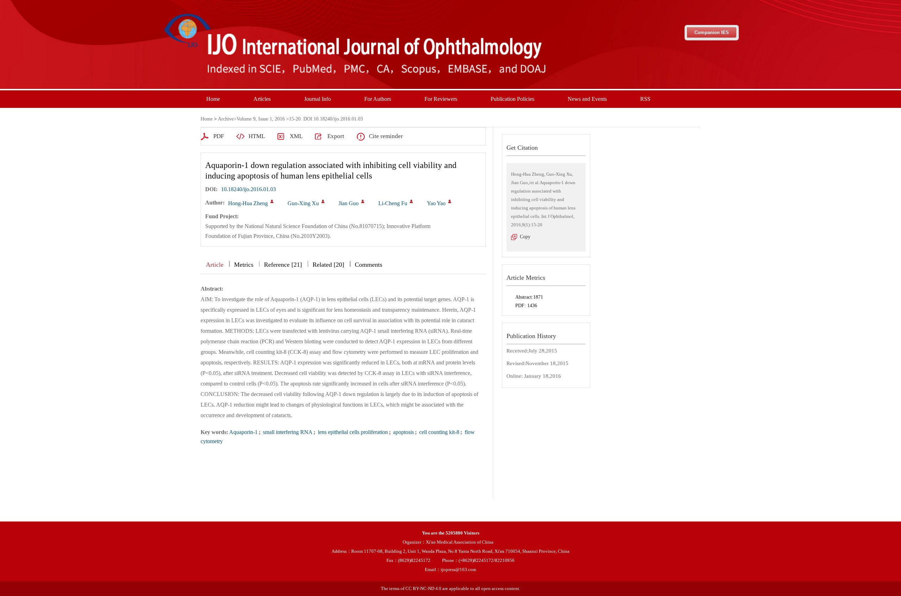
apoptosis (403, 432)
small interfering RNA (287, 432)
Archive (226, 119)
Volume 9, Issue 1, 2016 (261, 119)
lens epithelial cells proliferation (352, 432)
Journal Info (317, 99)
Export (335, 136)
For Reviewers (440, 99)
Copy (525, 236)
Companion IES (711, 32)
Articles (262, 99)
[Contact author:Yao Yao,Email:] (449, 201)
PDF (218, 136)
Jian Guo (349, 203)
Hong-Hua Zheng (248, 203)
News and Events (587, 99)
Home (213, 99)
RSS (645, 99)
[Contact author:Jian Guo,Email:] (362, 201)
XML (296, 136)
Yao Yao (436, 203)
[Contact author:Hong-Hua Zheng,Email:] (271, 201)
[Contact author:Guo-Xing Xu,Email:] (323, 201)
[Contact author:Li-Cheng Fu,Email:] (411, 201)
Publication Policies (512, 99)
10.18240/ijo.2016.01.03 (248, 189)
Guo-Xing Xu (303, 203)
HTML (256, 136)
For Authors (377, 99)
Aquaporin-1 (243, 432)
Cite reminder (386, 136)
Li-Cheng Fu (392, 203)
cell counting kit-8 (438, 432)
